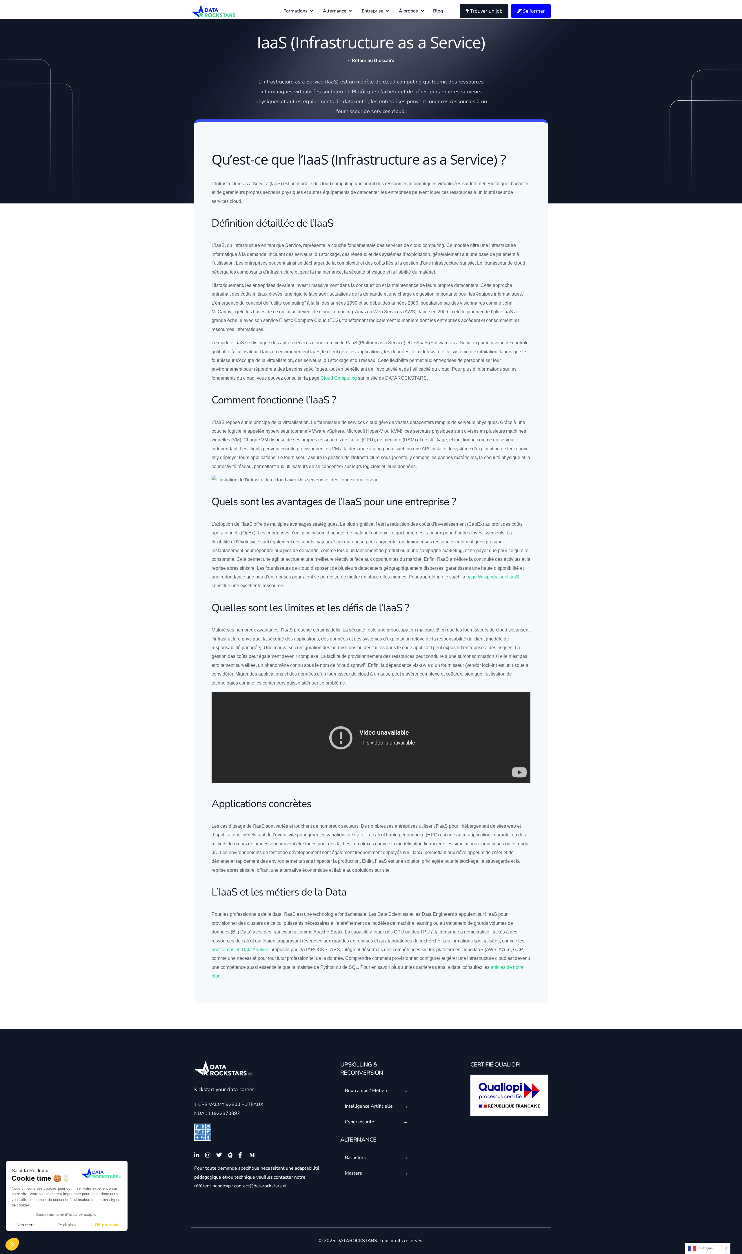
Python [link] (327, 967)
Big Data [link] (241, 931)
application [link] (368, 351)
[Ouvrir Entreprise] (387, 11)
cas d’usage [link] (232, 826)
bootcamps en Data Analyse (240, 949)
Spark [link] (336, 931)
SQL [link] (353, 967)
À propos (408, 11)
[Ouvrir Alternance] (350, 11)
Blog (438, 11)
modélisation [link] (409, 843)
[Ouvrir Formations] (311, 11)
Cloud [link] (320, 320)
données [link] (400, 351)
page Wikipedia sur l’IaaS (492, 576)
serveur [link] (470, 91)
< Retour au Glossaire (371, 60)
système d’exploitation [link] (474, 351)
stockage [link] (330, 254)
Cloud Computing (339, 378)
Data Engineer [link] (437, 914)
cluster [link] (254, 923)
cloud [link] (389, 81)
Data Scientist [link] (391, 914)
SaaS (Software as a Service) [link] (446, 342)
